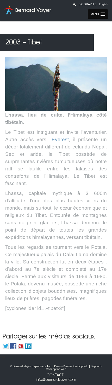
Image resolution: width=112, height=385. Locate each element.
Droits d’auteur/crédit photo (71, 366)
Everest (60, 139)
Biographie (87, 4)
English (103, 4)
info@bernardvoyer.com (56, 380)
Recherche (74, 4)
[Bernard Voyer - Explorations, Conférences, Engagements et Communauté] (27, 10)
